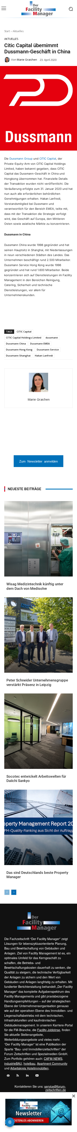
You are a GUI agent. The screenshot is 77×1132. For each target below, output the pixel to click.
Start (7, 31)
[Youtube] (37, 1075)
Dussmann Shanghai (18, 355)
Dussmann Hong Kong (19, 349)
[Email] (41, 318)
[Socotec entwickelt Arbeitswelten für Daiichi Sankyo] (38, 731)
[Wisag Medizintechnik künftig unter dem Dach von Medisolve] (38, 538)
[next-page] (13, 892)
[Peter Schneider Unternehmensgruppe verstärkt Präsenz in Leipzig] (38, 635)
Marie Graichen (27, 59)
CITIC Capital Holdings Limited (23, 337)
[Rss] (17, 1075)
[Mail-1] (8, 1075)
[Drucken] (51, 318)
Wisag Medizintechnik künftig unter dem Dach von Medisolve (34, 586)
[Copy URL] (61, 318)
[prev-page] (7, 892)
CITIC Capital (47, 158)
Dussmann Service (48, 349)
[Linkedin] (32, 318)
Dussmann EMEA (40, 343)
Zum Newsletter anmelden (38, 461)
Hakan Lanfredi (44, 355)
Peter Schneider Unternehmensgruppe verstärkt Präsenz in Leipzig (37, 682)
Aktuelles (18, 31)
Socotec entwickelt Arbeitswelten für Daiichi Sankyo (36, 778)
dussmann (52, 337)
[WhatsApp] (22, 318)
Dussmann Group (21, 158)
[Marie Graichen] (7, 60)
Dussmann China (16, 343)
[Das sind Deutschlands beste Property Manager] (38, 827)
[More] (71, 318)
